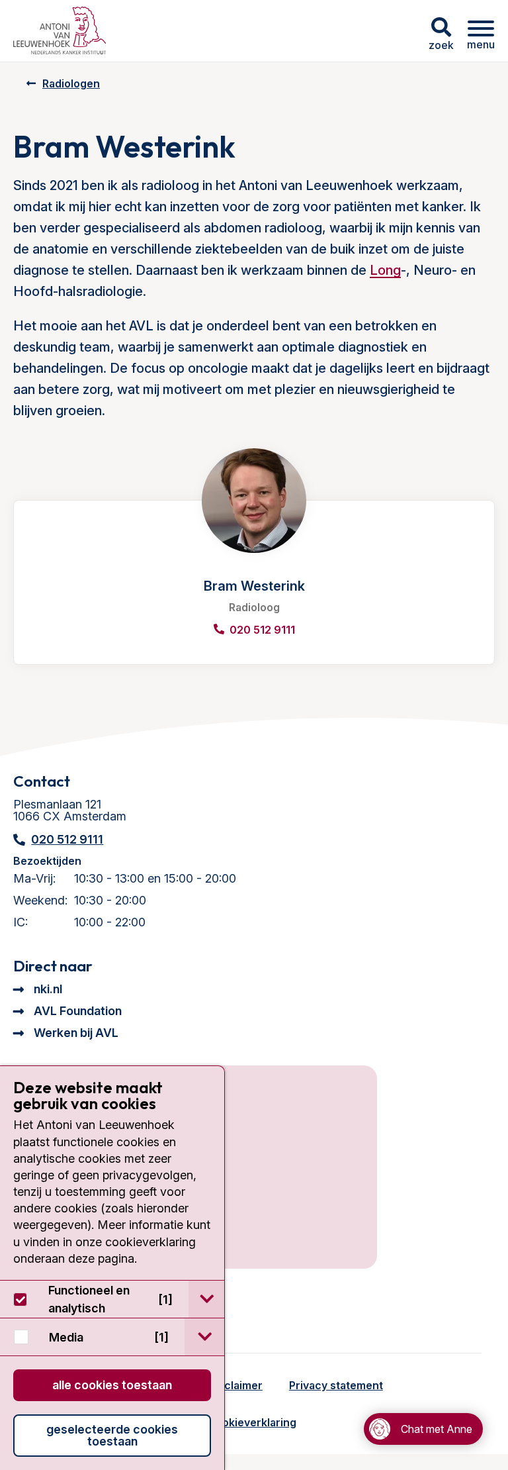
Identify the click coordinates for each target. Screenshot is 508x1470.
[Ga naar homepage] (59, 31)
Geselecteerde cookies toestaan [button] (112, 1435)
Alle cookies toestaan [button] (112, 1385)
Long (385, 270)
